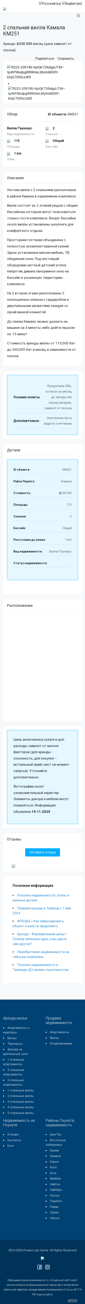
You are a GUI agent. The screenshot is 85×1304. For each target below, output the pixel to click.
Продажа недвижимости (59, 1020)
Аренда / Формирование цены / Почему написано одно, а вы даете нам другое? (40, 939)
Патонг (55, 1195)
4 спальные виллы (20, 1107)
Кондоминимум (61, 1043)
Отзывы (13, 1134)
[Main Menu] (78, 15)
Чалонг (55, 1218)
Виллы (12, 1038)
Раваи (54, 1207)
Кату (53, 1173)
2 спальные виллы (20, 1096)
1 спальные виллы (20, 1090)
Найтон (55, 1184)
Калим (54, 1150)
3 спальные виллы (20, 1102)
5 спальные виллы (20, 1113)
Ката (53, 1167)
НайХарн (56, 1190)
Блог (10, 1146)
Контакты (14, 1140)
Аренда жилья (15, 1018)
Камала (55, 1156)
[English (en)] (72, 3)
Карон (54, 1162)
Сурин (54, 1212)
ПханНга (56, 1201)
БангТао (55, 1134)
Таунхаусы (14, 1043)
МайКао (55, 1178)
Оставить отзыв (43, 852)
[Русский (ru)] (50, 3)
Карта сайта (45, 1294)
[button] (78, 58)
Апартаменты (59, 1032)
